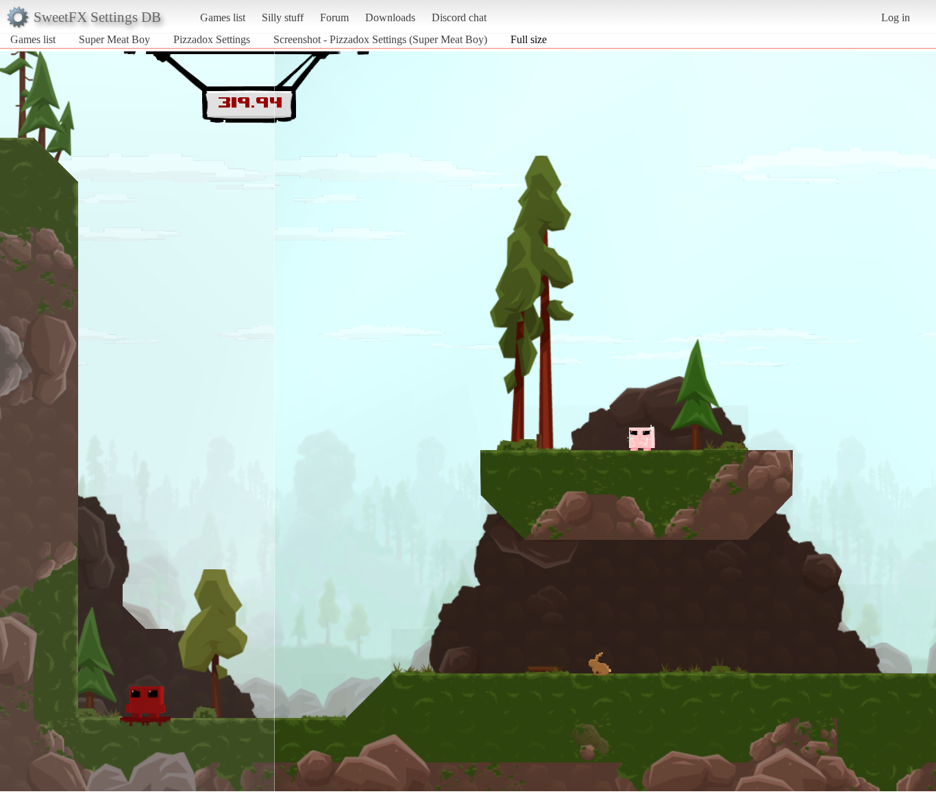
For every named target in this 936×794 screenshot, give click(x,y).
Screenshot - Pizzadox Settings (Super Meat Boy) (380, 39)
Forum (334, 17)
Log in (895, 17)
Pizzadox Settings (211, 39)
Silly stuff (283, 17)
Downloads (390, 17)
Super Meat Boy (114, 39)
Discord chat (459, 17)
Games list (222, 17)
